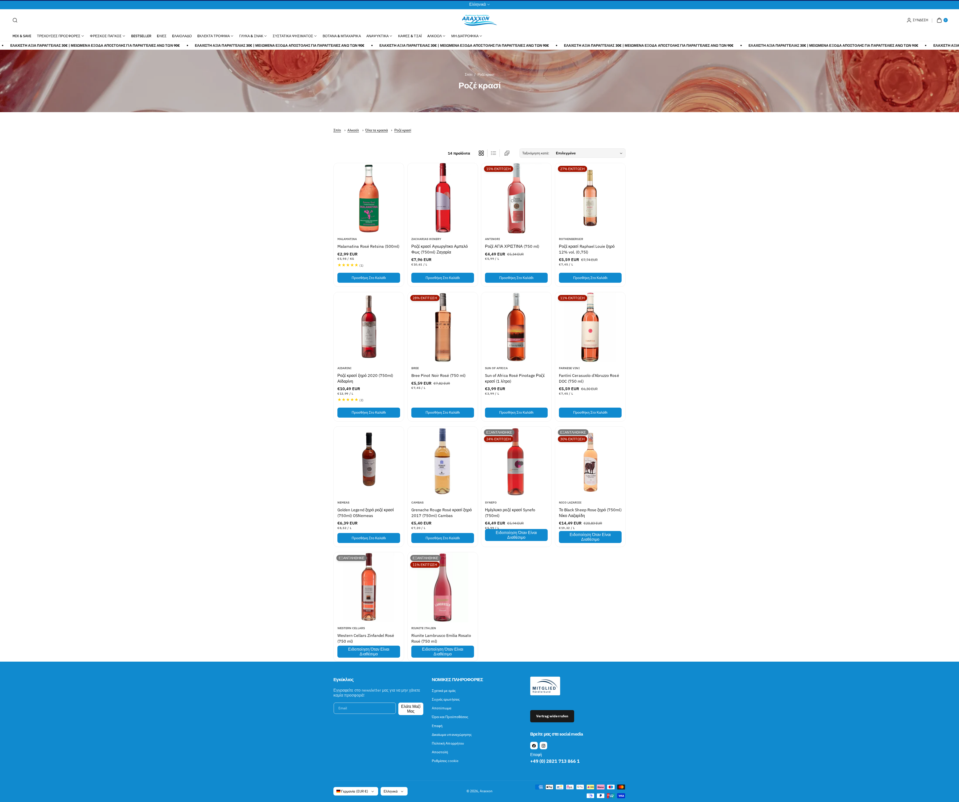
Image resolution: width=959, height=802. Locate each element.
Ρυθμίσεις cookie (445, 761)
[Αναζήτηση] (15, 20)
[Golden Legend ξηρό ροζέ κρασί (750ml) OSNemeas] (369, 462)
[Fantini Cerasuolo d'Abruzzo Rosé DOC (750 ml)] (590, 327)
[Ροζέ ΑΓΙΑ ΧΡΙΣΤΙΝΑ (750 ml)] (516, 198)
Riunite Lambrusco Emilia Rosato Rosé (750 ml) (441, 638)
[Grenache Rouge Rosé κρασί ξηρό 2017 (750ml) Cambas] (443, 462)
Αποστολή (440, 752)
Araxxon (486, 791)
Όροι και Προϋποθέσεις (450, 717)
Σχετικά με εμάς (444, 690)
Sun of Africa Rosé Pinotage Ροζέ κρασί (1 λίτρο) (515, 378)
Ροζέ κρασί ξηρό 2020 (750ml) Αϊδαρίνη (365, 378)
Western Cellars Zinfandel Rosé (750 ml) (365, 638)
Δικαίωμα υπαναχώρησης (452, 734)
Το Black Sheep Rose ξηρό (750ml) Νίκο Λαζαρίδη (590, 512)
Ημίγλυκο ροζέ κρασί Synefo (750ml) (510, 512)
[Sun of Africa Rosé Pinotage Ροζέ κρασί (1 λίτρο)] (516, 327)
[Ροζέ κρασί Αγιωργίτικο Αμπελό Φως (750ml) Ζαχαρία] (443, 198)
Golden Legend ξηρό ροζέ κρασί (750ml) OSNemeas (365, 512)
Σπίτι (468, 74)
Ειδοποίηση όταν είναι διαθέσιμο (516, 535)
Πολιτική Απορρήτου (448, 743)
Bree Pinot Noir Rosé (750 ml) (438, 375)
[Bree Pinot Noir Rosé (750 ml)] (443, 327)
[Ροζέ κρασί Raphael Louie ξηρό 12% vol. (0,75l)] (590, 198)
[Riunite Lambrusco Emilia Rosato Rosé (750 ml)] (443, 587)
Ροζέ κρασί (402, 130)
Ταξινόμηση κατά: (535, 153)
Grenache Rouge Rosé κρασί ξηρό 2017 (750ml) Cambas (441, 512)
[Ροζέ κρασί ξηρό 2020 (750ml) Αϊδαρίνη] (369, 327)
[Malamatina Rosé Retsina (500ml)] (369, 198)
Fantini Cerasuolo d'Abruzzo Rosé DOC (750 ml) (589, 378)
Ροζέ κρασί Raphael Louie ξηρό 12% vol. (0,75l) (587, 249)
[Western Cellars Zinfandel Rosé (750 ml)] (369, 587)
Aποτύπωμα (441, 708)
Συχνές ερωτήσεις (446, 699)
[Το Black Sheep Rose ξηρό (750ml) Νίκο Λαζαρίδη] (590, 462)
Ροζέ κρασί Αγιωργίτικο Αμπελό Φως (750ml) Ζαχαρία (439, 249)
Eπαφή (437, 726)
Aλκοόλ (353, 130)
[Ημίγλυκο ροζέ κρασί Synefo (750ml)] (516, 462)
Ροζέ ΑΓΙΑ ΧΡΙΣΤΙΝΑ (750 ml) (512, 246)
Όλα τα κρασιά (376, 130)
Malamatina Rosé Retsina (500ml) (368, 246)
